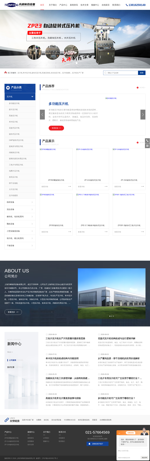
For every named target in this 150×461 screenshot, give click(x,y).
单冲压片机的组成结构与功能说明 (62, 358)
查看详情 (45, 187)
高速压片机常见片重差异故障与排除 (63, 398)
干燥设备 (10, 246)
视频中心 (95, 5)
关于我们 (53, 5)
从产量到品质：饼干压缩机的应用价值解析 (119, 358)
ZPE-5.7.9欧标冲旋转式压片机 (93, 225)
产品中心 (63, 5)
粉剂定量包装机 (84, 420)
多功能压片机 (14, 103)
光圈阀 (38, 420)
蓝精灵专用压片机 (16, 146)
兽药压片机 (13, 177)
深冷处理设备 (56, 420)
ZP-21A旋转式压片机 (92, 180)
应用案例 (31, 441)
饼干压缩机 (13, 183)
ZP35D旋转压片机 (56, 225)
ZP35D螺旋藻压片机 (56, 180)
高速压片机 (13, 116)
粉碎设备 (10, 202)
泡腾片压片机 (14, 171)
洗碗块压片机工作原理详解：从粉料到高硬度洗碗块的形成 (69, 378)
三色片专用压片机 (16, 165)
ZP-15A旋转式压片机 (129, 180)
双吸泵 (94, 420)
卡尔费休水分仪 (69, 420)
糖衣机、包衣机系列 (15, 217)
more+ (142, 87)
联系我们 (116, 5)
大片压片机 (13, 189)
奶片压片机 (13, 109)
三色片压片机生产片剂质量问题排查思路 (65, 338)
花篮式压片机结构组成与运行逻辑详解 (116, 338)
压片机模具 (13, 195)
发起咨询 (144, 457)
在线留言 (106, 5)
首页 (42, 5)
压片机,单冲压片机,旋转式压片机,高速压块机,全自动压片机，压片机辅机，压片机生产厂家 (51, 73)
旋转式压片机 (14, 134)
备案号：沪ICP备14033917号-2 (47, 458)
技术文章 (85, 5)
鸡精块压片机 (14, 152)
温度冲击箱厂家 (28, 420)
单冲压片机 (13, 122)
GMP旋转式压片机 (16, 140)
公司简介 (46, 438)
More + (10, 352)
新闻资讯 (74, 5)
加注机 (46, 420)
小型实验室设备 (13, 231)
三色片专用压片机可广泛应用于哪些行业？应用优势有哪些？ (121, 378)
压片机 (9, 97)
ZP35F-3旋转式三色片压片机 (129, 225)
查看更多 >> (56, 128)
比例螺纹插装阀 (105, 420)
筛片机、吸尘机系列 (15, 238)
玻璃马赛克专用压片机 (18, 159)
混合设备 (10, 209)
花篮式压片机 (14, 128)
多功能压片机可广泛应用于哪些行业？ (116, 398)
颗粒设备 (10, 224)
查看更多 (11, 312)
